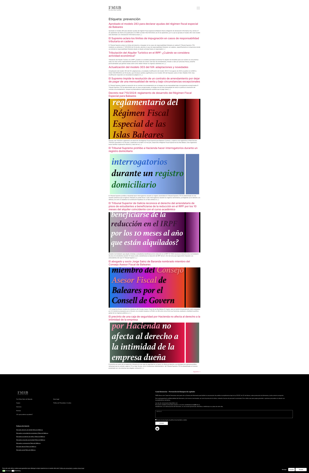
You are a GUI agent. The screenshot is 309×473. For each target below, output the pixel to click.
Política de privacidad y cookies (68, 468)
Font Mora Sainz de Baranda (24, 399)
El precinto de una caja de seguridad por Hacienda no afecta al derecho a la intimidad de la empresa (154, 318)
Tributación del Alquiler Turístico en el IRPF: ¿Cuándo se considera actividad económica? (149, 54)
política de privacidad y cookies (178, 420)
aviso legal (165, 420)
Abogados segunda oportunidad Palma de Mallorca (30, 440)
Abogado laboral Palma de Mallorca (26, 446)
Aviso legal (56, 399)
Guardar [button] (291, 469)
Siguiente (196, 371)
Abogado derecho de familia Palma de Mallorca (29, 430)
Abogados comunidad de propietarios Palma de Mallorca (32, 433)
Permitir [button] (301, 469)
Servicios (18, 407)
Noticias (18, 410)
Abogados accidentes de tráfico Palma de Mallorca (30, 436)
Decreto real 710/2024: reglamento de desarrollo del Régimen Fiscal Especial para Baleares (150, 94)
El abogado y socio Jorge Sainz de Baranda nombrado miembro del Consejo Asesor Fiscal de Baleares (149, 263)
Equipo (18, 403)
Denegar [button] (284, 469)
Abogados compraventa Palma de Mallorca (28, 443)
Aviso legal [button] (81, 468)
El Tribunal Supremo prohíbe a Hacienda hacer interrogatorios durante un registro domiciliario (153, 149)
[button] (3, 471)
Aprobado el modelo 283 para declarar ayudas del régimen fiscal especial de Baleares (153, 25)
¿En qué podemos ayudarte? (24, 414)
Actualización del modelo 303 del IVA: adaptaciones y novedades (148, 67)
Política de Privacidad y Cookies (62, 403)
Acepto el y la (172, 420)
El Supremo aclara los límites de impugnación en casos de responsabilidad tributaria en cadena (154, 40)
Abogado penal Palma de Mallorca (25, 450)
